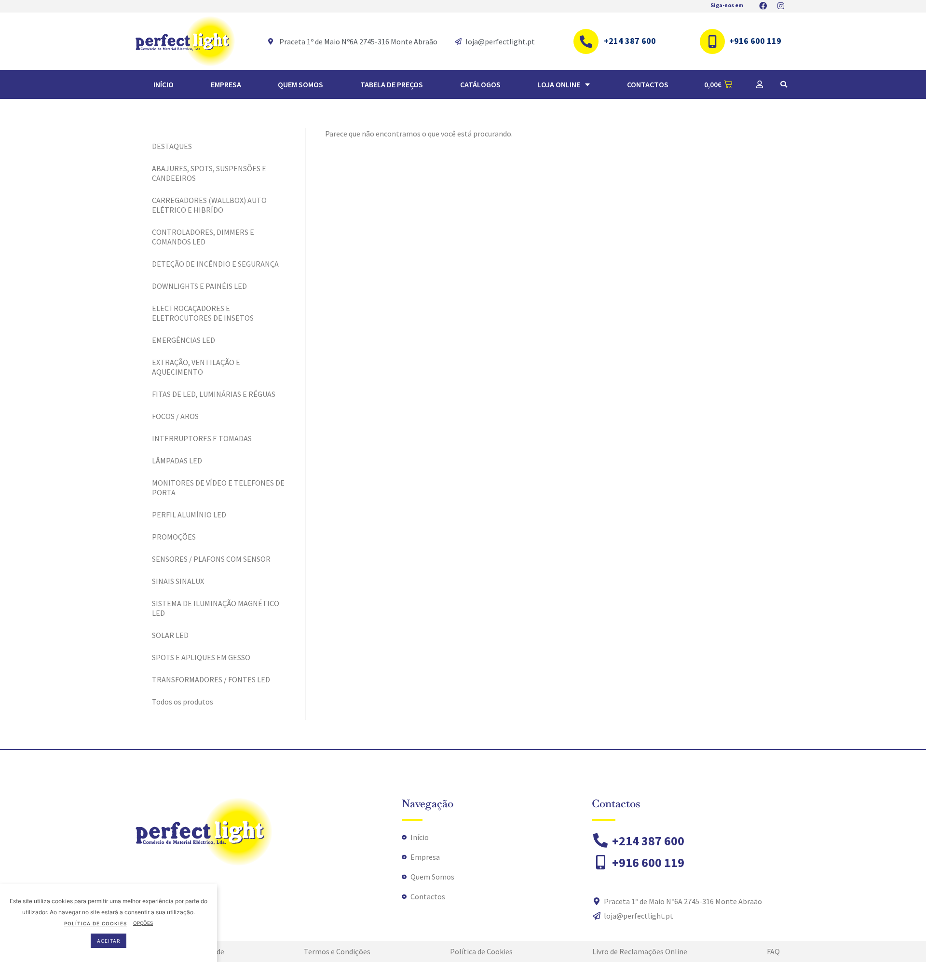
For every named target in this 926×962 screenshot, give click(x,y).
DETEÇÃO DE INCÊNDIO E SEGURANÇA (215, 264)
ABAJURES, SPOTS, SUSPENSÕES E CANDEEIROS (209, 173)
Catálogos (480, 84)
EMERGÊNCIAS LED (183, 340)
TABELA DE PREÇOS (391, 84)
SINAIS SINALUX (178, 581)
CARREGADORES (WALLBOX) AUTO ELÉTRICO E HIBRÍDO (209, 205)
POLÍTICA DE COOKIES (95, 923)
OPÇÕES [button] (143, 923)
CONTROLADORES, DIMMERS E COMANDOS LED (203, 236)
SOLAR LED (170, 635)
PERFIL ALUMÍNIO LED (189, 514)
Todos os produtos (182, 701)
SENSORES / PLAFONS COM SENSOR (211, 559)
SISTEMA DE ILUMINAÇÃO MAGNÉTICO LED (215, 608)
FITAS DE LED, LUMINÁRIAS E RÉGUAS (213, 394)
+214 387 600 (630, 40)
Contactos (647, 84)
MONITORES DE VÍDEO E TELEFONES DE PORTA (218, 487)
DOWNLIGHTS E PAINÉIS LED (199, 286)
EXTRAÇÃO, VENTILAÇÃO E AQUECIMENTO (196, 367)
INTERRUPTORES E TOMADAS (202, 438)
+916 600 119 (755, 40)
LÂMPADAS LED (177, 460)
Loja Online (558, 84)
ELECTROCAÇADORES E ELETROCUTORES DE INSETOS (203, 313)
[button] (783, 84)
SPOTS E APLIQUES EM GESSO (201, 657)
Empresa (226, 84)
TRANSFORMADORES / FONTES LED (211, 679)
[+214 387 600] (586, 41)
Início (163, 84)
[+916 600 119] (712, 41)
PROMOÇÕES (174, 537)
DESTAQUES (172, 146)
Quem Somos (300, 84)
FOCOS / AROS (175, 416)
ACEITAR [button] (108, 940)
